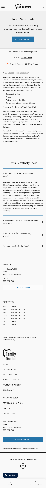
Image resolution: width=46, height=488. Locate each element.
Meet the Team (10, 374)
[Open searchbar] (42, 6)
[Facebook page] (23, 466)
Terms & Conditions (13, 403)
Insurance (8, 390)
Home (5, 364)
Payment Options (12, 385)
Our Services (9, 369)
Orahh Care (9, 413)
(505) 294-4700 (26, 58)
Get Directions (23, 288)
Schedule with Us (23, 39)
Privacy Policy (10, 398)
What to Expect (11, 380)
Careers (7, 408)
